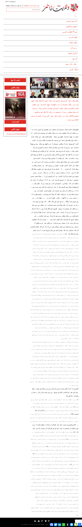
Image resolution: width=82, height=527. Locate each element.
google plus (43, 522)
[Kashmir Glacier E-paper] (15, 105)
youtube (39, 521)
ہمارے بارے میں (71, 64)
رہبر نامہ (73, 48)
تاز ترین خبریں (71, 21)
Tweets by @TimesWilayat (16, 134)
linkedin (36, 521)
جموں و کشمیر (71, 26)
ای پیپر (74, 59)
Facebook (49, 521)
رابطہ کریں (74, 69)
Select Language (10, 1)
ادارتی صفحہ (72, 53)
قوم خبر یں (73, 37)
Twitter (47, 521)
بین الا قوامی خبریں (69, 32)
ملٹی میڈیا (73, 43)
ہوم (75, 16)
